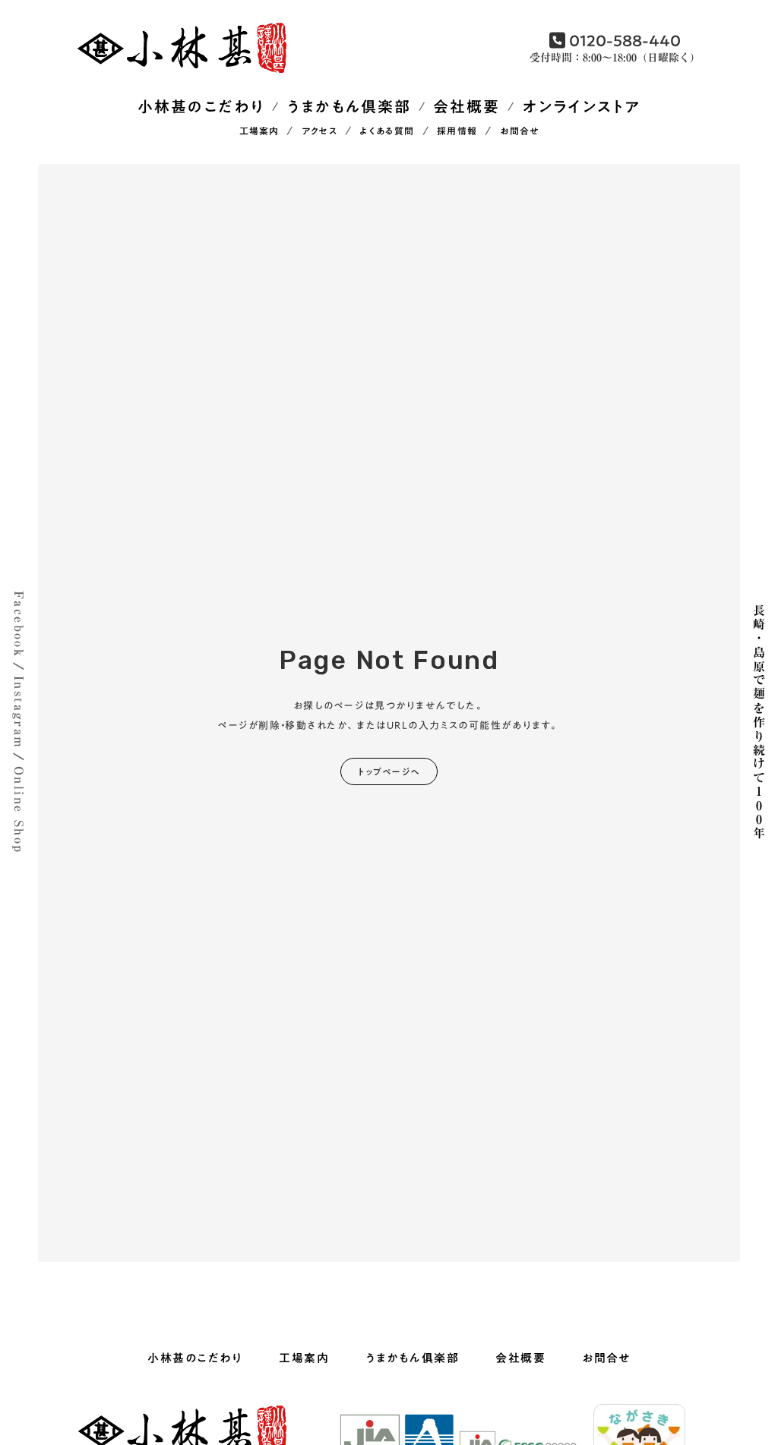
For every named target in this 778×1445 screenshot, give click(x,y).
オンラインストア (581, 107)
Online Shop (19, 809)
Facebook (19, 624)
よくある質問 (386, 132)
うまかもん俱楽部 (412, 1358)
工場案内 (259, 132)
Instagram (19, 712)
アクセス (319, 132)
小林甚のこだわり (201, 107)
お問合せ (519, 132)
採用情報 (457, 132)
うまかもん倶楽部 (349, 107)
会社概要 (466, 107)
